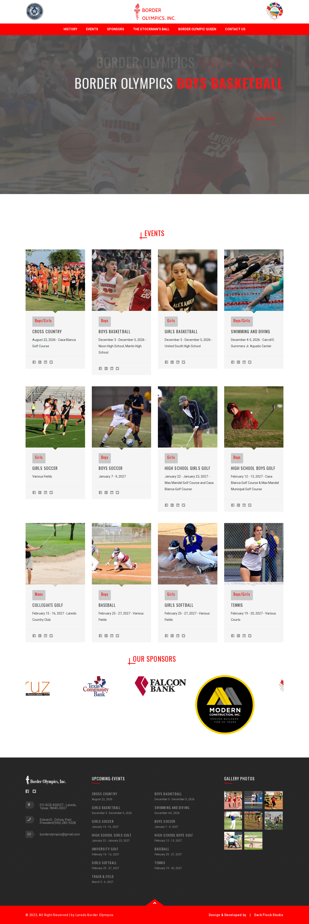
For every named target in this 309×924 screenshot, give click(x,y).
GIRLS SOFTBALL (179, 605)
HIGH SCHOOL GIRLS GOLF (187, 468)
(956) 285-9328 (65, 823)
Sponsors (115, 29)
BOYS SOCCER (111, 468)
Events (92, 29)
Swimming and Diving (250, 331)
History (70, 29)
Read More (265, 98)
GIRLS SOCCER (45, 468)
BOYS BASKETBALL (115, 331)
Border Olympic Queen (197, 29)
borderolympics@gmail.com (60, 834)
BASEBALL (107, 605)
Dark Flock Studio (268, 915)
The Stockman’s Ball (151, 29)
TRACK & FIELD (103, 879)
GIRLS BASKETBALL (181, 331)
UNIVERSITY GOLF (105, 851)
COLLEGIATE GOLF (47, 605)
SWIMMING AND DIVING (172, 810)
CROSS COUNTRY (47, 331)
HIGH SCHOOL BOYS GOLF (253, 468)
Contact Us (235, 29)
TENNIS (237, 605)
